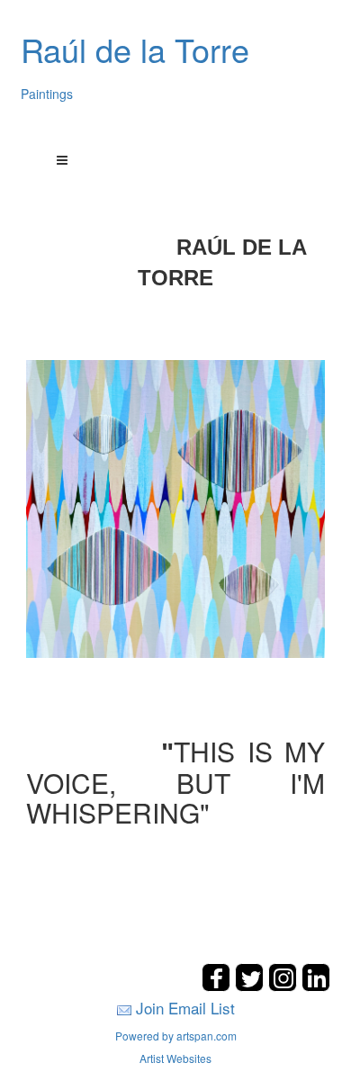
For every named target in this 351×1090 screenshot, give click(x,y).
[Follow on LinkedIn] (316, 986)
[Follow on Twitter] (251, 986)
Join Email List (185, 1007)
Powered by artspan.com (176, 1035)
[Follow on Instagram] (285, 986)
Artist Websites (176, 1058)
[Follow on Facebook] (218, 986)
